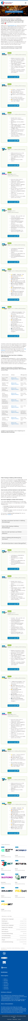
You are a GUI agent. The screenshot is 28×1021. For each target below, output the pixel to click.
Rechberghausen (12, 923)
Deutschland (9, 948)
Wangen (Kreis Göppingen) (12, 927)
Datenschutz (14, 1019)
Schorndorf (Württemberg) (14, 933)
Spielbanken (6, 987)
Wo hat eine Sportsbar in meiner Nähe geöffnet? (14, 543)
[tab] (14, 521)
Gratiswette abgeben (12, 77)
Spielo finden (6, 984)
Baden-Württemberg (16, 948)
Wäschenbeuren (12, 931)
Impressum (9, 1019)
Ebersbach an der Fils (12, 937)
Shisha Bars (6, 980)
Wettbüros (6, 979)
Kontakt (9, 514)
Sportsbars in (3, 948)
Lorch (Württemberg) (12, 935)
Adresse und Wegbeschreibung (14, 378)
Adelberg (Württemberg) (20, 55)
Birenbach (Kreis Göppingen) (12, 925)
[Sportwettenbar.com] (7, 3)
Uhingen (11, 939)
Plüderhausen (12, 921)
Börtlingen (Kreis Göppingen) (14, 919)
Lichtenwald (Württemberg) (12, 941)
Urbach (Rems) (11, 929)
